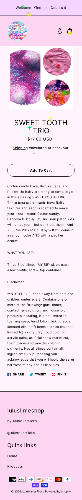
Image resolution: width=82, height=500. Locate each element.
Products (15, 466)
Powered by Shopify (58, 491)
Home (12, 456)
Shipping (20, 148)
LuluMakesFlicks (33, 491)
